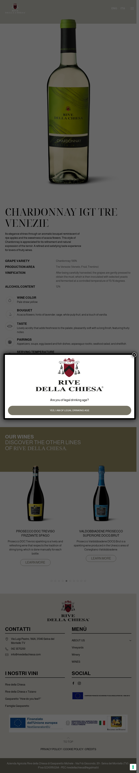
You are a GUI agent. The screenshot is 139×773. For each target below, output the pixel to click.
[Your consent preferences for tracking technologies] (133, 767)
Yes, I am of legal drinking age (69, 410)
